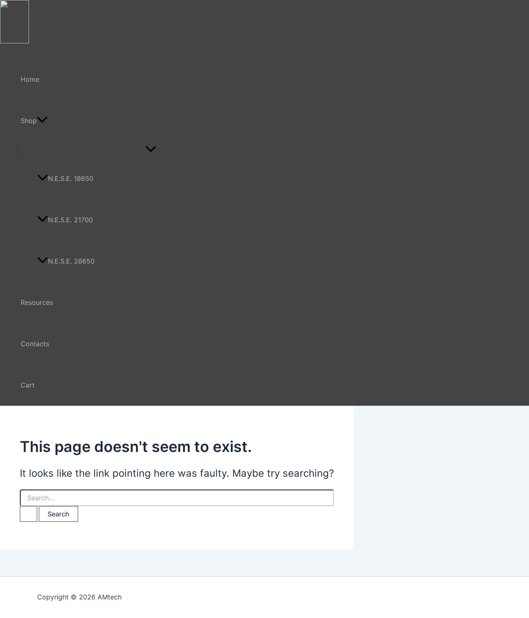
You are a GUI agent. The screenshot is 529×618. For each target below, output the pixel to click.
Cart (28, 385)
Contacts (35, 344)
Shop (29, 120)
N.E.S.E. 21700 (70, 220)
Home (30, 79)
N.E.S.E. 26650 (71, 261)
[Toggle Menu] (151, 149)
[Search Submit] (28, 514)
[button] (42, 120)
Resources (37, 302)
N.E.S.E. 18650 (70, 178)
